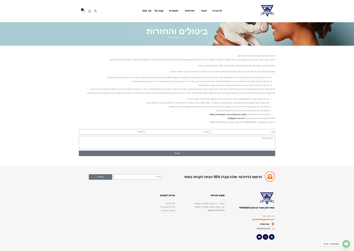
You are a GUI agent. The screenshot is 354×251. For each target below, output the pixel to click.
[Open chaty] (346, 244)
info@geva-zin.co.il (236, 118)
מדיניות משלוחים (168, 207)
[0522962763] (273, 229)
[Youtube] (259, 237)
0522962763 (263, 228)
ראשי (185, 37)
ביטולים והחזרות (168, 210)
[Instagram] (265, 237)
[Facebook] (271, 237)
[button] (83, 11)
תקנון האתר (170, 203)
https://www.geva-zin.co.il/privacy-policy (228, 114)
